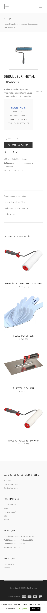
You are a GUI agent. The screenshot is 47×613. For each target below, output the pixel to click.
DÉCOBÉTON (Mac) (12, 505)
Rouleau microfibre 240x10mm (23, 283)
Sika (6, 508)
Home (6, 24)
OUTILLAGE (19, 170)
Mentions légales (12, 547)
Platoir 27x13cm (23, 388)
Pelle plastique (23, 336)
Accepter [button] (35, 609)
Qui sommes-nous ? (13, 484)
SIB (5, 516)
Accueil (7, 480)
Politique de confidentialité (18, 540)
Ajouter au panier (18, 145)
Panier (7, 568)
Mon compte (9, 564)
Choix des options (14, 339)
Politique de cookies (14, 544)
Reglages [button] (23, 609)
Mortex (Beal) (10, 512)
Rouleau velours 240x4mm (23, 440)
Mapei (6, 520)
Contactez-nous (18, 119)
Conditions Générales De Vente (19, 536)
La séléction (20, 24)
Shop (11, 24)
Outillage (32, 24)
